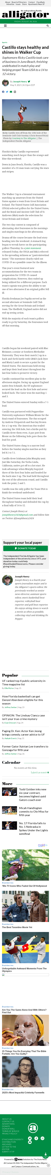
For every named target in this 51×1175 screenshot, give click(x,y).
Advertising (8, 1124)
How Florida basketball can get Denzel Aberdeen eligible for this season (22, 700)
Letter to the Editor (9, 1148)
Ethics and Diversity (12, 1139)
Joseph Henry (20, 81)
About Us (6, 1119)
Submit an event (39, 772)
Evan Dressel (10, 723)
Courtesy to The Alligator (24, 138)
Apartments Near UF (36, 4)
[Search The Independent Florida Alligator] (48, 26)
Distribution (9, 1142)
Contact (31, 2)
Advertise (10, 4)
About (7, 2)
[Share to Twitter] (7, 91)
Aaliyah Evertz (11, 738)
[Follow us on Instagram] (42, 1138)
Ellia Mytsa (9, 688)
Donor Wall (8, 1129)
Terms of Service (10, 1131)
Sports (4, 42)
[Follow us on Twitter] (30, 1138)
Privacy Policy (9, 1133)
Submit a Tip (8, 1151)
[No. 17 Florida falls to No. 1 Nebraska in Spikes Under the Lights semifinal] (9, 825)
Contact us (8, 1121)
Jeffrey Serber (11, 707)
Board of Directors (19, 2)
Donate (6, 1126)
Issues (18, 4)
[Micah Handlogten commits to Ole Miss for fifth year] (9, 810)
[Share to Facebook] (3, 91)
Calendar (11, 762)
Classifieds (40, 2)
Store (24, 4)
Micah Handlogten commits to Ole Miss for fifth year (34, 811)
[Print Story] (15, 91)
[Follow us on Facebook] (36, 1138)
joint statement (33, 248)
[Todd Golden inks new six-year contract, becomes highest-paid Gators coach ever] (9, 791)
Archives (6, 1144)
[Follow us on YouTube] (30, 1142)
